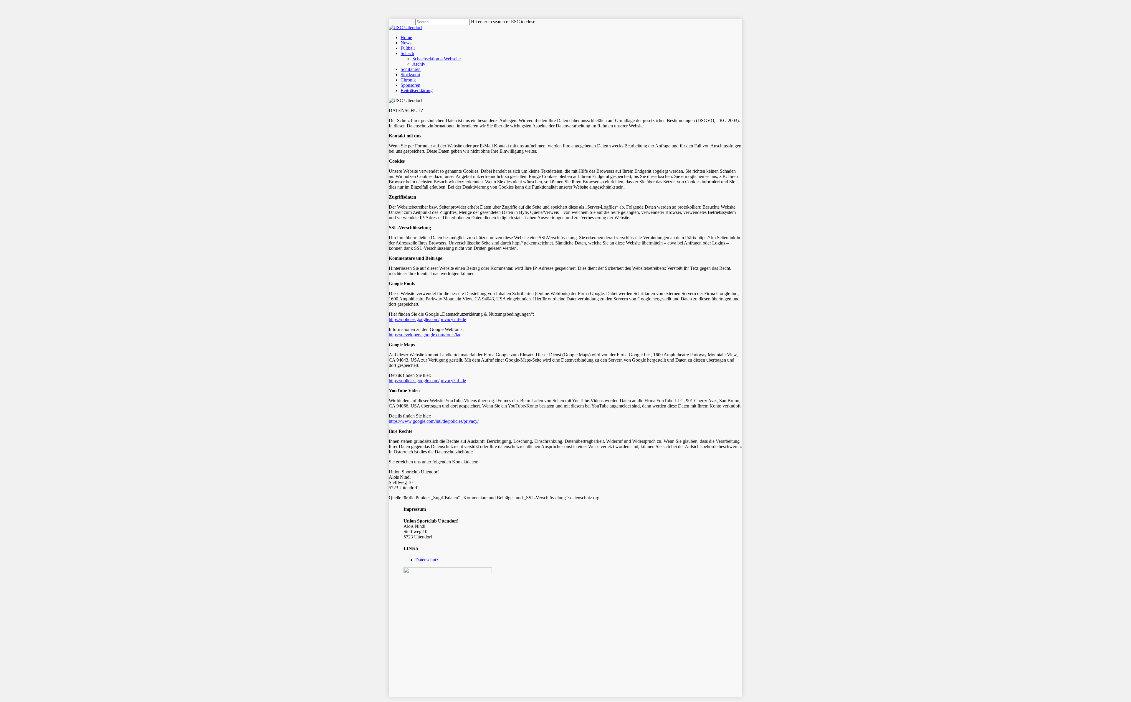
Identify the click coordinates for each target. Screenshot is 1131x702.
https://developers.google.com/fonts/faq (425, 334)
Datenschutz (426, 559)
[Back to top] (2, 699)
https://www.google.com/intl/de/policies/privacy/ (434, 421)
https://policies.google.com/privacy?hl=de (427, 319)
